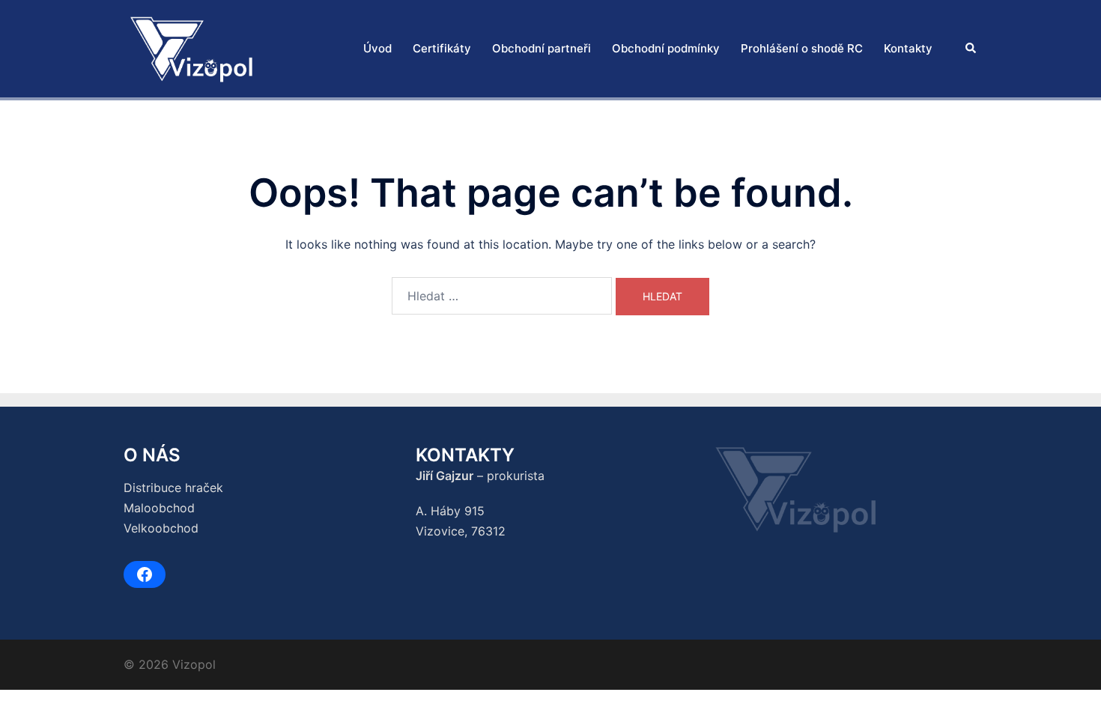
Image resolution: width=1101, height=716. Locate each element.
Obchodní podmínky (666, 48)
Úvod (377, 48)
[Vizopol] (191, 47)
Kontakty (908, 48)
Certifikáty (442, 48)
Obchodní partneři (541, 48)
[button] (971, 49)
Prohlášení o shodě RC (802, 48)
